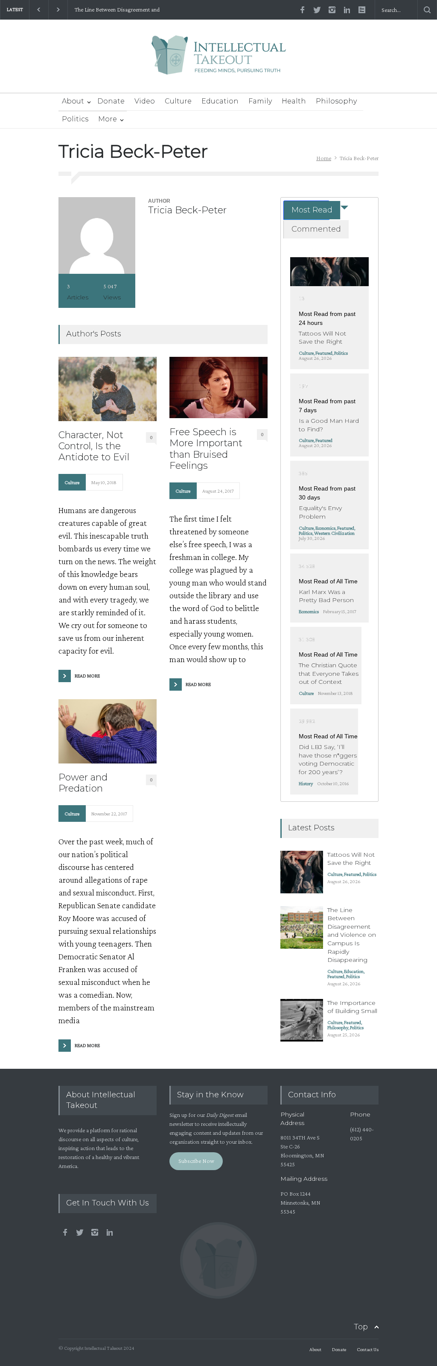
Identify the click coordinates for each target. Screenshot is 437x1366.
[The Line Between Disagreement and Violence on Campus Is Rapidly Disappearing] (301, 927)
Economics (325, 528)
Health (294, 101)
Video (144, 101)
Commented (316, 229)
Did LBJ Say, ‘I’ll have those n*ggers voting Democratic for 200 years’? (328, 759)
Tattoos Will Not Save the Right (322, 338)
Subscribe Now (196, 1160)
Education (220, 101)
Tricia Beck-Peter (187, 210)
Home (323, 158)
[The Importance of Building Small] (301, 1020)
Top (361, 1327)
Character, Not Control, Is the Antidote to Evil (93, 446)
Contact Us (368, 1349)
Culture (178, 101)
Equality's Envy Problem (320, 512)
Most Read (311, 210)
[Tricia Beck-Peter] (96, 235)
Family (260, 101)
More (107, 119)
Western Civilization (334, 533)
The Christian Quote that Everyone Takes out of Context (328, 673)
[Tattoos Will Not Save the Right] (329, 271)
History (306, 783)
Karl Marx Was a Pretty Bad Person (326, 596)
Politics (75, 119)
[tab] (306, 210)
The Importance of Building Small (352, 1007)
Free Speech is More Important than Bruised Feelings (205, 449)
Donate (111, 101)
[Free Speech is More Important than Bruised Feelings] (218, 387)
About (73, 101)
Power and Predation (83, 783)
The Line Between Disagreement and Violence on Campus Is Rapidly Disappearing (116, 9)
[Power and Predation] (107, 731)
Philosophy (336, 101)
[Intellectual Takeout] (218, 60)
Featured (323, 353)
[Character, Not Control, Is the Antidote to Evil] (107, 389)
